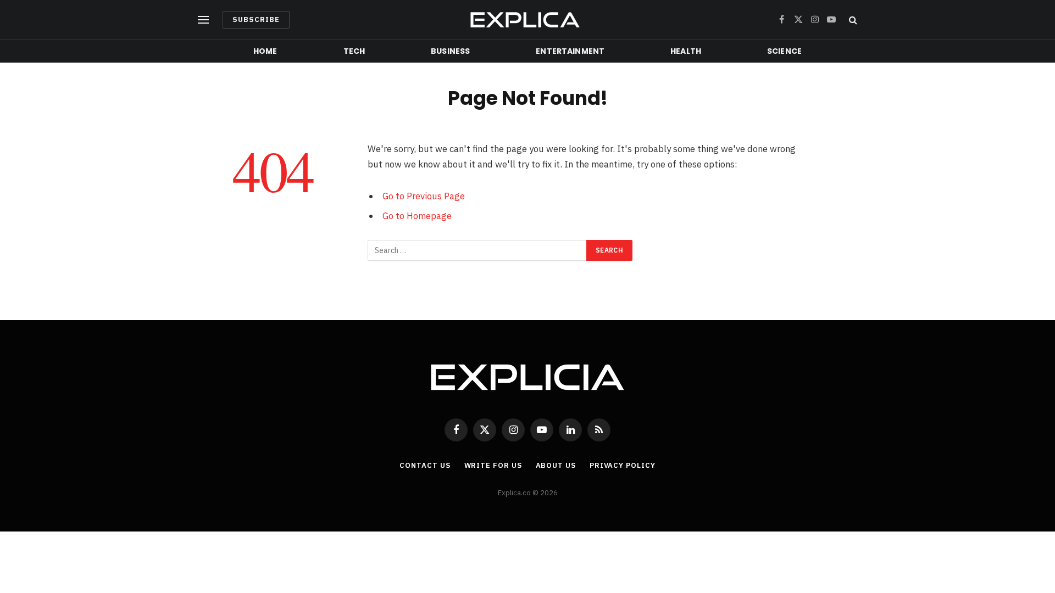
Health (685, 51)
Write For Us (493, 465)
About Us (556, 465)
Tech (354, 51)
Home (265, 51)
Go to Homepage (417, 216)
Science (784, 51)
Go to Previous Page (423, 196)
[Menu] (203, 20)
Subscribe (256, 19)
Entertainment (570, 51)
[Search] (852, 20)
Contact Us (424, 465)
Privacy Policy (623, 465)
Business (450, 51)
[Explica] (527, 20)
